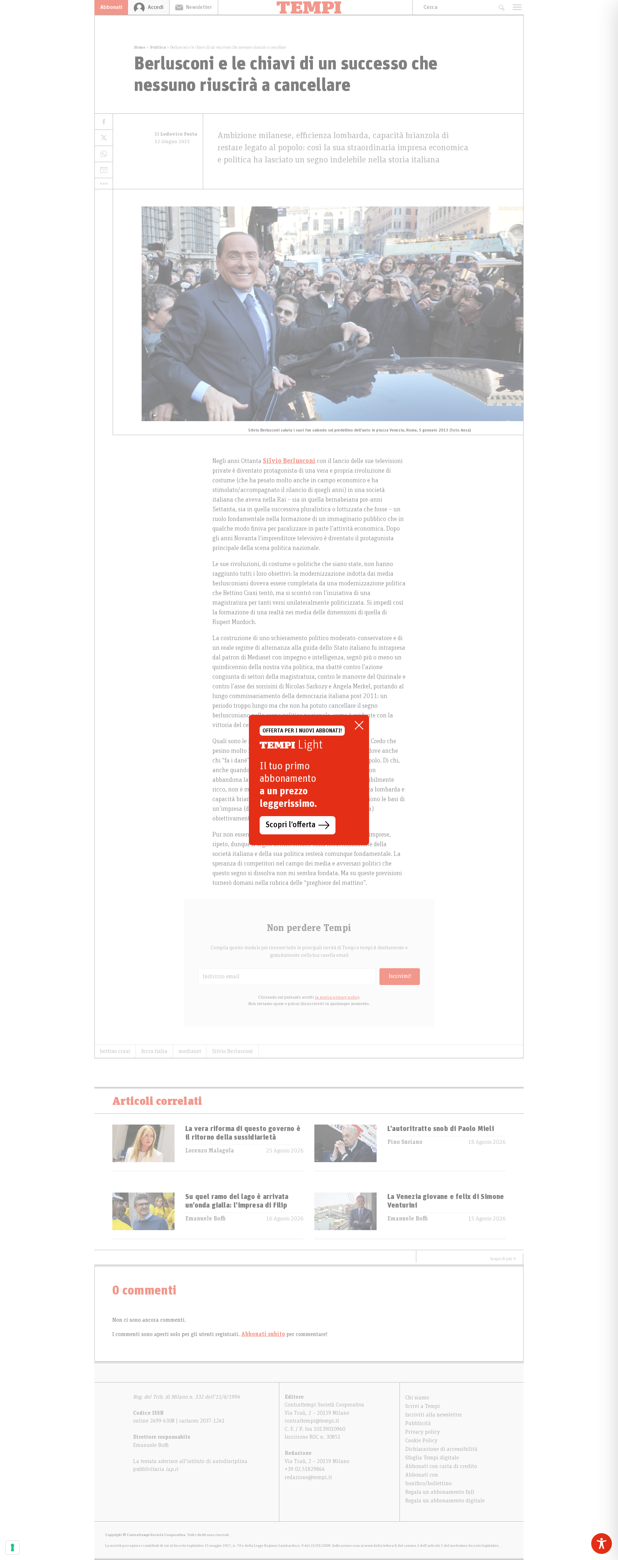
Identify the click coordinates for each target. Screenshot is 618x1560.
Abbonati (111, 7)
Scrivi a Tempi (422, 1406)
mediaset (189, 1051)
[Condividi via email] (104, 170)
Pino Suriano (404, 1142)
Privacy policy (422, 1432)
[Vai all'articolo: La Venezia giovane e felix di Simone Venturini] (345, 1216)
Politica (158, 47)
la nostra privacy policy (337, 997)
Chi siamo (417, 1397)
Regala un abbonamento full (439, 1492)
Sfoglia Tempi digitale (432, 1458)
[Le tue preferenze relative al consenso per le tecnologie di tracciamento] (12, 1547)
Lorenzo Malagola (209, 1151)
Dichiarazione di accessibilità (441, 1449)
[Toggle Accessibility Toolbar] (601, 1543)
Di (175, 134)
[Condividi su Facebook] (104, 122)
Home (140, 47)
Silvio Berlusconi (232, 1051)
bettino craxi (115, 1051)
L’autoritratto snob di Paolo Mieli (440, 1128)
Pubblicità (418, 1423)
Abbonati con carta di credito (441, 1466)
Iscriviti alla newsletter (433, 1415)
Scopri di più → (503, 1259)
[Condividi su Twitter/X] (104, 138)
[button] (104, 183)
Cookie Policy (421, 1440)
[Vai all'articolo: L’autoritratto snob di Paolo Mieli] (345, 1148)
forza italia (154, 1051)
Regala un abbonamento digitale (445, 1500)
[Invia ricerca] (501, 7)
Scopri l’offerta (290, 825)
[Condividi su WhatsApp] (104, 154)
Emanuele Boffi (205, 1219)
